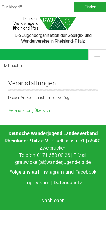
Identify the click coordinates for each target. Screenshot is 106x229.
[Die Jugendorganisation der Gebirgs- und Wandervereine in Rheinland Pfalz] (53, 23)
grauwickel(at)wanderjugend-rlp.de (53, 162)
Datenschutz (68, 182)
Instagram (53, 172)
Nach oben (53, 200)
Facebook (85, 172)
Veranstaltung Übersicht (30, 110)
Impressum (37, 182)
